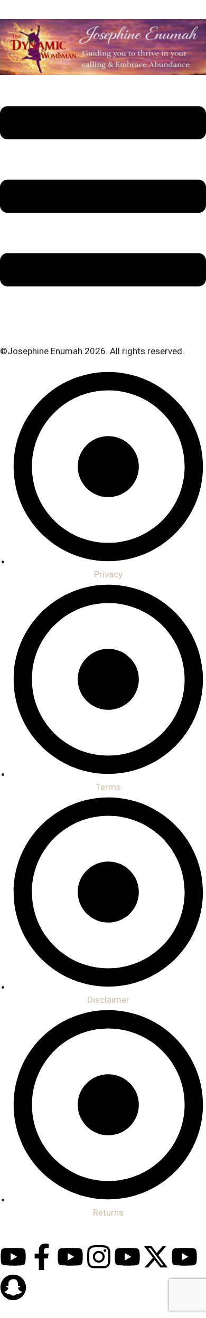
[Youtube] (13, 1257)
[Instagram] (99, 1257)
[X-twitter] (156, 1257)
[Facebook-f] (42, 1257)
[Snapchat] (13, 1287)
